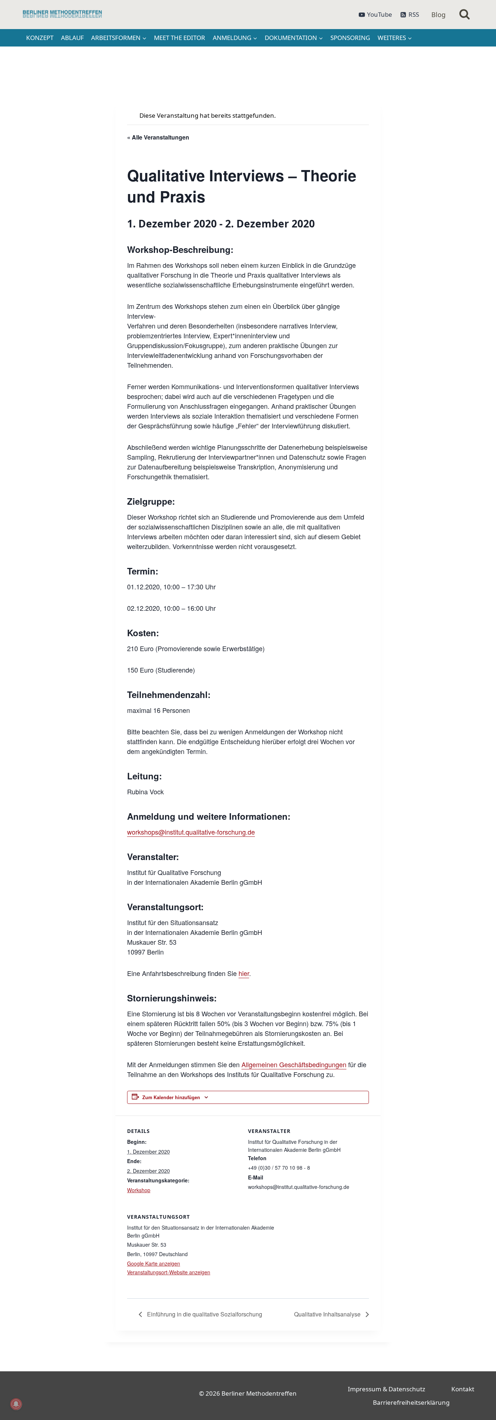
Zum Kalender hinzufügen (171, 1097)
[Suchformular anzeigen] (464, 15)
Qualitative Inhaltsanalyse (328, 1314)
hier (244, 973)
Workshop (138, 1190)
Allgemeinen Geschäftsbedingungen (293, 1064)
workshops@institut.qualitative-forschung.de (191, 831)
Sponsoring (350, 37)
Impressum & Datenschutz (386, 1389)
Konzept (39, 37)
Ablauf (72, 37)
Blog (438, 14)
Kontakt (462, 1389)
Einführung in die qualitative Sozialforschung (204, 1314)
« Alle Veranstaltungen (158, 137)
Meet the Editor (179, 37)
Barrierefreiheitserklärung (411, 1402)
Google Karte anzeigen (153, 1263)
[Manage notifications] (16, 1404)
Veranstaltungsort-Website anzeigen (168, 1272)
